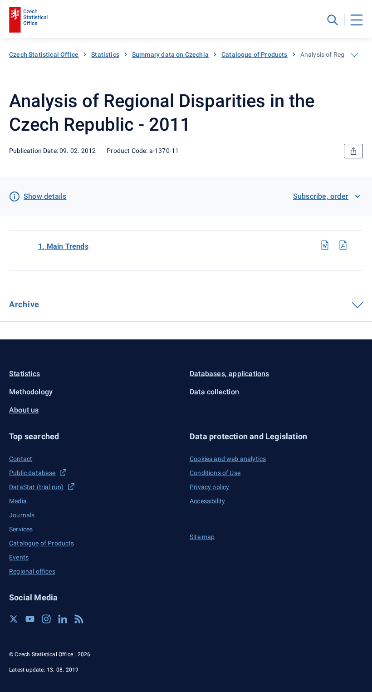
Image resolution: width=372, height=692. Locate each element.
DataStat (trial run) (36, 487)
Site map (202, 536)
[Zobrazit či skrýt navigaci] (354, 54)
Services (21, 529)
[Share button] (353, 151)
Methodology (31, 392)
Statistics (105, 54)
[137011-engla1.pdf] (343, 245)
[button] (95, 436)
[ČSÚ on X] (13, 618)
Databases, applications (229, 373)
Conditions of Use (215, 472)
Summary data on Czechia (170, 54)
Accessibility (207, 501)
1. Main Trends (63, 246)
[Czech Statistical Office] (28, 20)
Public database (32, 472)
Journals (21, 515)
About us (24, 410)
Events (19, 557)
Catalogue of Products (254, 54)
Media (18, 501)
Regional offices (32, 571)
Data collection (214, 392)
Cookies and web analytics (228, 458)
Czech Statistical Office (43, 54)
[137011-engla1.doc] (325, 245)
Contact (20, 458)
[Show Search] (332, 20)
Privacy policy (209, 487)
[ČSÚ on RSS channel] (78, 618)
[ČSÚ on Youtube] (29, 618)
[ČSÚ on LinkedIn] (62, 618)
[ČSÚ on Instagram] (46, 618)
